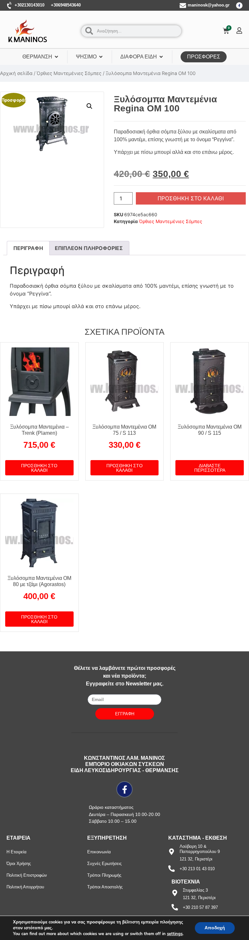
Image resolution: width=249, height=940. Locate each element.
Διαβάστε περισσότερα (209, 468)
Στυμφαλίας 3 (195, 890)
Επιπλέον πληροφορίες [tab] (89, 248)
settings (175, 934)
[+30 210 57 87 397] (175, 907)
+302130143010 (29, 5)
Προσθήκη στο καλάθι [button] (39, 468)
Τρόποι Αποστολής (105, 886)
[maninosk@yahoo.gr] (183, 5)
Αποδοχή (215, 928)
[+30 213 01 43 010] (171, 868)
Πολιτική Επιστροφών (26, 875)
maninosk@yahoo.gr (209, 5)
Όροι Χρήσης (18, 863)
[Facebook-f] (239, 5)
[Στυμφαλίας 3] (175, 893)
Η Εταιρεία (16, 851)
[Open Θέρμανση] (56, 57)
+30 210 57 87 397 (200, 907)
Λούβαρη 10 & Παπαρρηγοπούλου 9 (200, 849)
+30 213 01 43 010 (197, 868)
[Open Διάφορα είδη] (161, 57)
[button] (89, 106)
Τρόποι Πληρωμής (104, 875)
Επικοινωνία (99, 851)
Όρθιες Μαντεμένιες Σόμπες (69, 73)
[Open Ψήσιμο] (100, 57)
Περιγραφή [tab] (28, 248)
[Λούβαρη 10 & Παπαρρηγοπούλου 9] (171, 851)
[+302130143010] (9, 5)
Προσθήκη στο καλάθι (191, 198)
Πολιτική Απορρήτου (25, 886)
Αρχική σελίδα (16, 73)
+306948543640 (66, 5)
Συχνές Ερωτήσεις (104, 863)
